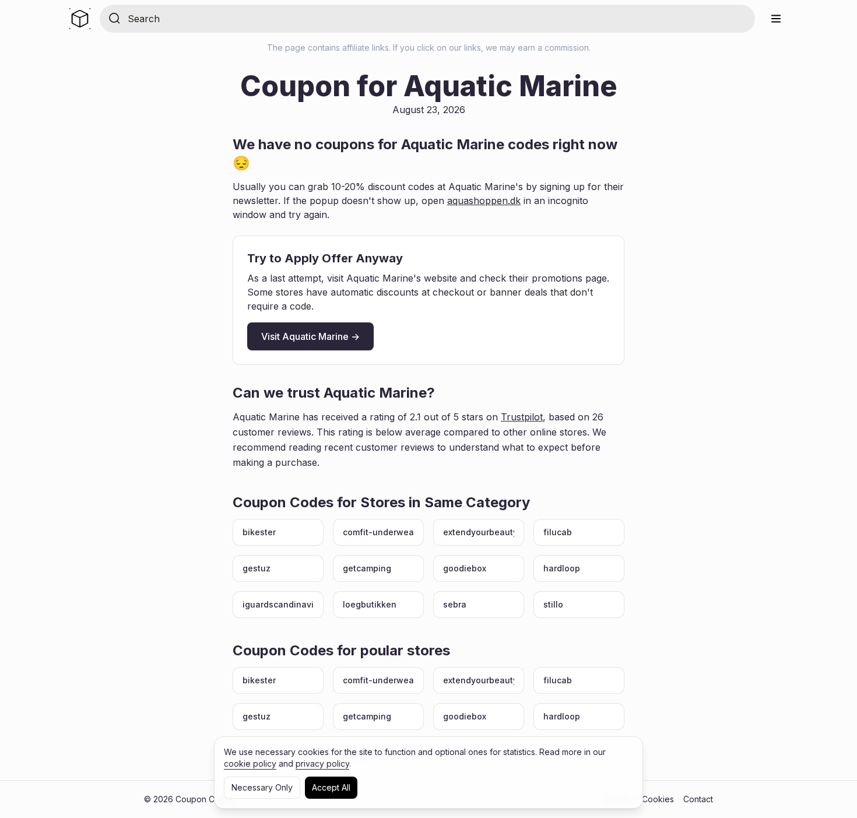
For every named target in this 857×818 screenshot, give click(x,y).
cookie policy (250, 763)
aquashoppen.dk (484, 200)
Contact (698, 799)
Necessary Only (262, 787)
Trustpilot (522, 417)
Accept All (331, 787)
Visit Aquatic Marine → (310, 336)
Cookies (658, 799)
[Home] (79, 18)
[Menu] (776, 18)
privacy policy (322, 763)
